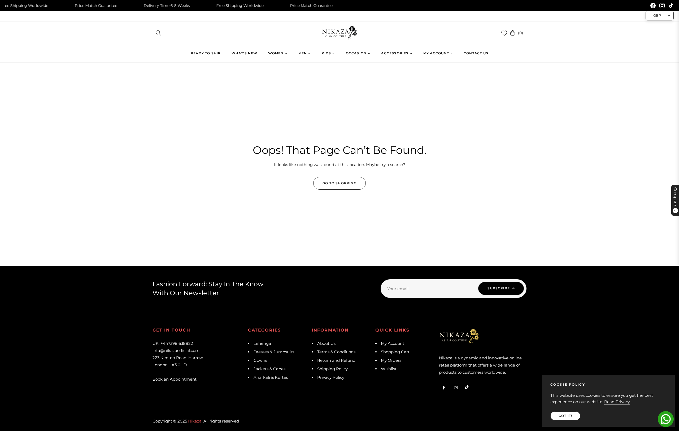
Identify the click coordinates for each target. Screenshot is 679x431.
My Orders (391, 360)
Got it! (565, 416)
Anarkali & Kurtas (271, 377)
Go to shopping (339, 183)
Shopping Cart (395, 351)
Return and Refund (336, 360)
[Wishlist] (504, 33)
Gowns (260, 360)
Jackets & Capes (269, 368)
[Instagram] (662, 5)
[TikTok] (671, 5)
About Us (326, 343)
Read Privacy (617, 401)
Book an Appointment (175, 379)
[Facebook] (653, 5)
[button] (158, 33)
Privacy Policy (330, 377)
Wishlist (389, 368)
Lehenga (262, 343)
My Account (392, 343)
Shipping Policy (332, 368)
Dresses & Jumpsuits (274, 351)
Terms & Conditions (336, 351)
